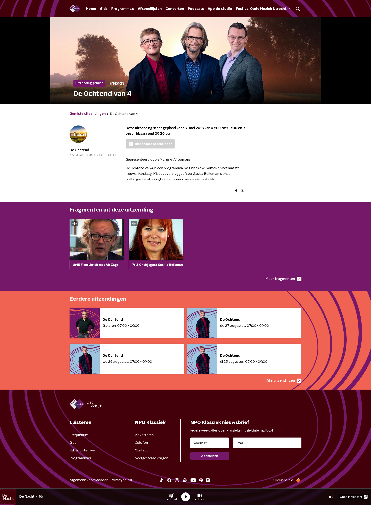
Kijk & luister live (82, 450)
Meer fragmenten (280, 279)
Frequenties (79, 435)
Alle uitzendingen (280, 380)
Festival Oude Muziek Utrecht (261, 9)
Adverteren (144, 435)
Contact (141, 450)
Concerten (175, 9)
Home (91, 9)
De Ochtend (79, 150)
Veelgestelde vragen (151, 458)
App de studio (220, 9)
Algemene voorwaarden (89, 480)
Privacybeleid (121, 480)
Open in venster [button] (351, 496)
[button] (171, 497)
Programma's (122, 9)
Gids (103, 9)
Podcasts (196, 9)
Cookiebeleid (283, 480)
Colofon (141, 442)
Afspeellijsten (150, 9)
